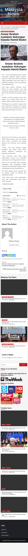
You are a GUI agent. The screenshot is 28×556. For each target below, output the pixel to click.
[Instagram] (6, 254)
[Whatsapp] (9, 254)
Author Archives (21, 195)
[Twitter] (11, 254)
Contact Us (20, 3)
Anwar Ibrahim (13, 126)
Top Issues (11, 31)
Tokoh (2, 31)
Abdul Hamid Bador (8, 258)
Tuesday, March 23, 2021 (17, 127)
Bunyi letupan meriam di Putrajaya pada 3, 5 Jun (18, 200)
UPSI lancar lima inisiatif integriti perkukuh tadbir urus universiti (18, 205)
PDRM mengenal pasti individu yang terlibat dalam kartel (14, 269)
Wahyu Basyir (13, 42)
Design (20, 540)
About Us (8, 3)
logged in (10, 357)
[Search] (26, 23)
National (6, 31)
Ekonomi (3, 511)
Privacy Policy (14, 3)
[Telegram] (14, 254)
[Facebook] (3, 254)
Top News (11, 297)
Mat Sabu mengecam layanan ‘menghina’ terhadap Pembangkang (13, 264)
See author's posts (14, 245)
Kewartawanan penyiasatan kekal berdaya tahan (18, 211)
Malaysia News (14, 11)
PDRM (20, 258)
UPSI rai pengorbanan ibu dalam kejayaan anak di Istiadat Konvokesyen (18, 218)
